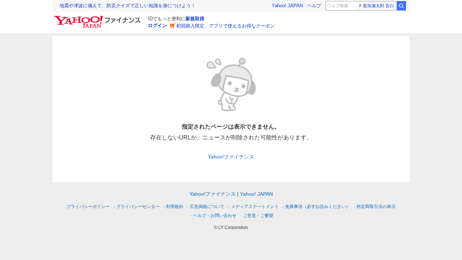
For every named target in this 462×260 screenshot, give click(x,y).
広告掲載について (207, 206)
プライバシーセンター (138, 206)
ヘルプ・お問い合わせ (214, 215)
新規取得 (195, 18)
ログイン (157, 25)
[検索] (401, 5)
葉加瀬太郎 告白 (378, 5)
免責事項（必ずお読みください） (317, 206)
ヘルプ (314, 5)
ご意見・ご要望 (258, 215)
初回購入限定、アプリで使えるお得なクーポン (225, 26)
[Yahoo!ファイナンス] (98, 18)
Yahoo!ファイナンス (231, 157)
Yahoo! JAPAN (287, 5)
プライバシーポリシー (88, 206)
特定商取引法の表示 (376, 206)
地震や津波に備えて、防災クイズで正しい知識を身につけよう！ (128, 5)
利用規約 (174, 206)
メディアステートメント (255, 206)
